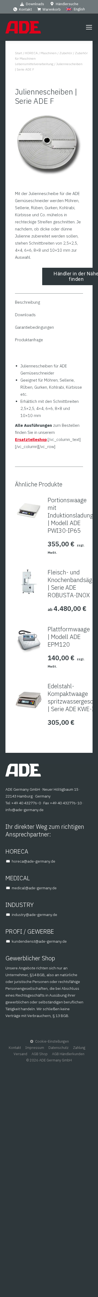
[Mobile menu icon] (89, 27)
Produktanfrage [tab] (29, 339)
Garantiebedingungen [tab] (34, 327)
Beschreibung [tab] (27, 302)
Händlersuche (67, 4)
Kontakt (25, 9)
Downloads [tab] (25, 314)
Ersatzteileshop (31, 439)
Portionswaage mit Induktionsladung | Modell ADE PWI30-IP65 (70, 515)
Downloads (35, 4)
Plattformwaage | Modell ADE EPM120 (69, 636)
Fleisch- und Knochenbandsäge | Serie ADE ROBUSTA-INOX (71, 583)
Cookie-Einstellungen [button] (52, 1041)
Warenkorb (51, 9)
